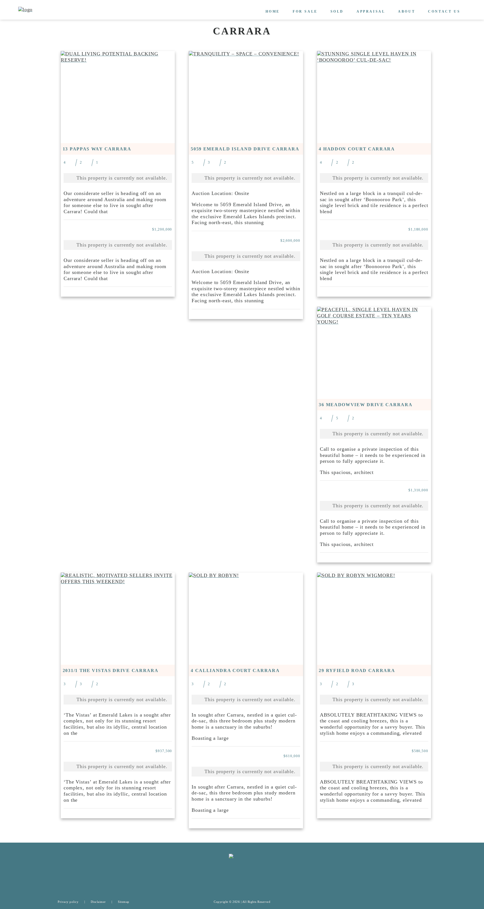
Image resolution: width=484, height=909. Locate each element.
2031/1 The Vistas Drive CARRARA (111, 670)
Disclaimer (98, 901)
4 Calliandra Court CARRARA (235, 670)
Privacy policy (68, 901)
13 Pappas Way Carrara (97, 149)
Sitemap (123, 901)
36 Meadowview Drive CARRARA (365, 404)
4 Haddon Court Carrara (357, 149)
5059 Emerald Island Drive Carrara (245, 149)
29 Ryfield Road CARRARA (357, 670)
